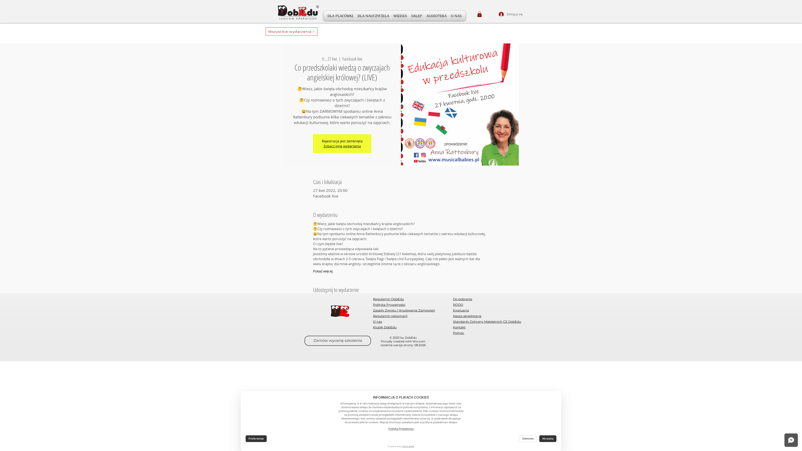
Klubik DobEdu (385, 327)
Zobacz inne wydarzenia (342, 146)
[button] (340, 16)
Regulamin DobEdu (388, 299)
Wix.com (418, 341)
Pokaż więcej (323, 271)
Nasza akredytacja (467, 316)
